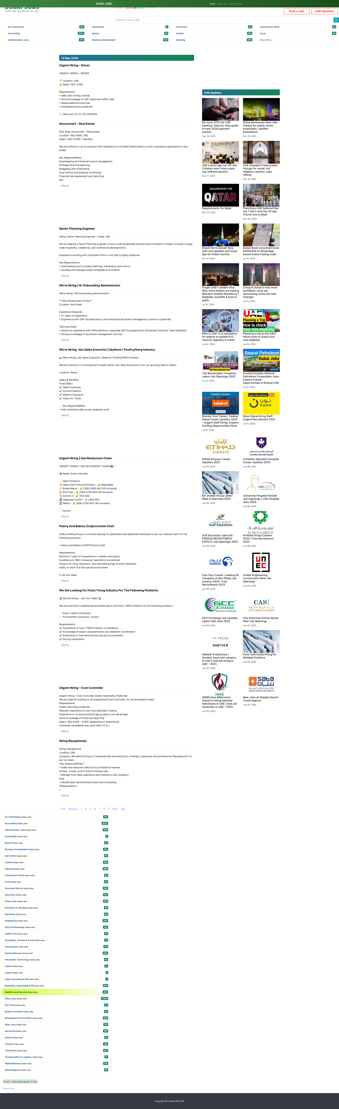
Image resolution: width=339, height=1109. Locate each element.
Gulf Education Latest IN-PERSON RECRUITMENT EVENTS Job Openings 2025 (220, 538)
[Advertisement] (26, 70)
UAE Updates (324, 11)
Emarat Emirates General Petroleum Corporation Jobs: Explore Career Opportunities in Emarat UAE (261, 378)
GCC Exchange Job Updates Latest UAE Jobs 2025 (220, 619)
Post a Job (296, 11)
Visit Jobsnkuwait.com (20, 1081)
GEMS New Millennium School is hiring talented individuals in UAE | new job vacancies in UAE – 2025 (219, 702)
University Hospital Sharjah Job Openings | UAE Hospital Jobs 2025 (261, 499)
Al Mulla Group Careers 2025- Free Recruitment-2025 (259, 538)
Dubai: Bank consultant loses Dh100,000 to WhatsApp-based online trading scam (261, 251)
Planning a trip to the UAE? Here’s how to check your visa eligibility (259, 337)
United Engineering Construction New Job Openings (257, 578)
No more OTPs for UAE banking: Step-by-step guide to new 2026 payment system (220, 127)
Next (115, 809)
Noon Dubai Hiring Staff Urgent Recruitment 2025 (259, 418)
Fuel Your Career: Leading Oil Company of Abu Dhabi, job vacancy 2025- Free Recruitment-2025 (220, 580)
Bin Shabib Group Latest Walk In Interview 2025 (217, 497)
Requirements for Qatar (217, 208)
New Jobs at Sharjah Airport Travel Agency (260, 699)
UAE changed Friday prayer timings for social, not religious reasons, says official (260, 170)
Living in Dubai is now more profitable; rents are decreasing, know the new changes (260, 292)
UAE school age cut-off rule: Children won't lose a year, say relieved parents (219, 168)
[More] (65, 185)
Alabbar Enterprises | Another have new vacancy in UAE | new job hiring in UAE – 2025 (219, 659)
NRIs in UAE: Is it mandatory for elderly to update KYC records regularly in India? (219, 337)
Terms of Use (235, 3)
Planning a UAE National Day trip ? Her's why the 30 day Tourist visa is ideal (260, 211)
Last (123, 809)
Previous (72, 809)
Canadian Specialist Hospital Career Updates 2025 (261, 461)
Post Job (221, 3)
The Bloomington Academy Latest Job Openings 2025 (219, 375)
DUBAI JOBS (104, 3)
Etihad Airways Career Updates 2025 (216, 461)
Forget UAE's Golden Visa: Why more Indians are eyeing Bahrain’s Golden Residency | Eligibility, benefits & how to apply (220, 294)
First (63, 809)
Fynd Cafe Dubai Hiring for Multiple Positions (259, 656)
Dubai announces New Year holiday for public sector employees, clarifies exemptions (260, 127)
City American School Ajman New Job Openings (261, 619)
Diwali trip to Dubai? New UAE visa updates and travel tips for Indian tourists (219, 251)
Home (212, 3)
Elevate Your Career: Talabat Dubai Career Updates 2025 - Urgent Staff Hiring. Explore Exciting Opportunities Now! (220, 421)
